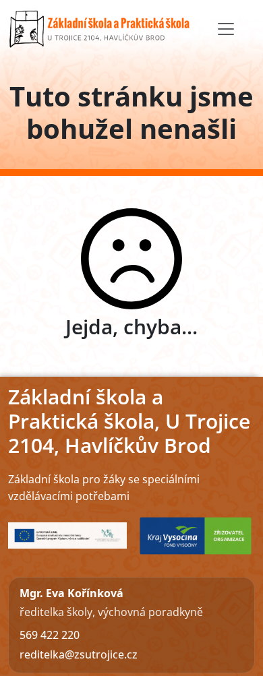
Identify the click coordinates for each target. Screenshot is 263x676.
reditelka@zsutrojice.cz (79, 654)
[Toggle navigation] (226, 29)
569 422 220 (50, 634)
